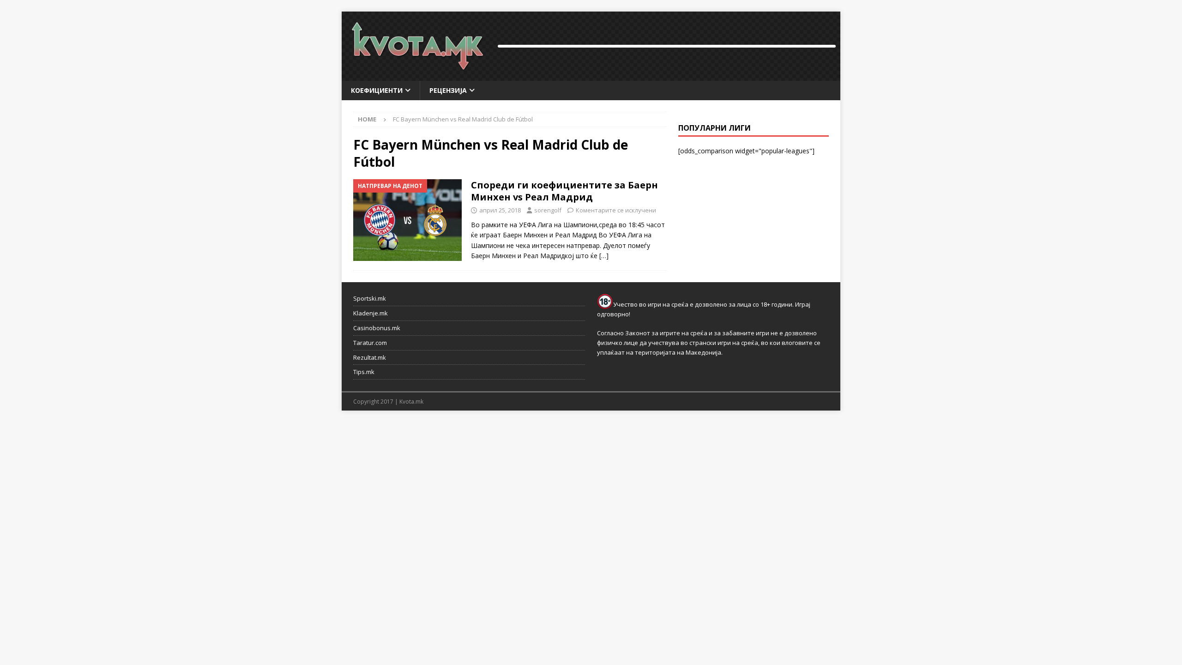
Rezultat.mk (369, 357)
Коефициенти (377, 90)
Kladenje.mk (370, 313)
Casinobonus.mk (376, 328)
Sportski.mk (369, 298)
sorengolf (547, 210)
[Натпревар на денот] (407, 220)
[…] (604, 255)
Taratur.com (370, 343)
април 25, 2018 (500, 210)
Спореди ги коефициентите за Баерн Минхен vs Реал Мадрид (564, 191)
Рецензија (448, 90)
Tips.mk (363, 372)
